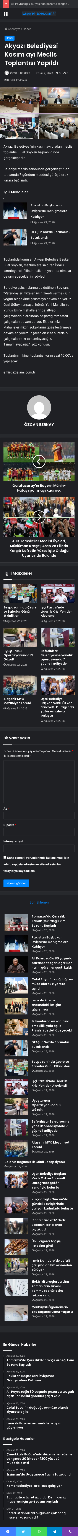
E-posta (9, 825)
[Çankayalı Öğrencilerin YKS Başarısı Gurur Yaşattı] (16, 1313)
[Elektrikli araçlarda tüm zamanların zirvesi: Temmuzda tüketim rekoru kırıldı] (16, 1287)
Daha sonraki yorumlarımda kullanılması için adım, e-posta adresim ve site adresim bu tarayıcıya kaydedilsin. (36, 864)
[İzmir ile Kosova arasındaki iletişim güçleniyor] (16, 1006)
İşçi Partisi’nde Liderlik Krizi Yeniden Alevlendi (57, 611)
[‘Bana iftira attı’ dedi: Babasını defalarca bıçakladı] (16, 1226)
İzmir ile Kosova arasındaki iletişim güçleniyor (46, 1005)
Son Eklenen (39, 902)
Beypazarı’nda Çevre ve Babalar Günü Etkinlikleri (20, 611)
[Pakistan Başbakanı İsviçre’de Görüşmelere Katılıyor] (15, 210)
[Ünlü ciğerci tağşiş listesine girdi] (16, 1247)
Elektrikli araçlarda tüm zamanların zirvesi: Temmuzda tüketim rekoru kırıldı (50, 1288)
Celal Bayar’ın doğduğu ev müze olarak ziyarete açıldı (52, 984)
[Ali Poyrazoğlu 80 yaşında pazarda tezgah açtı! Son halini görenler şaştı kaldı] (16, 964)
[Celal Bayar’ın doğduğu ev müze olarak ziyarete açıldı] (16, 985)
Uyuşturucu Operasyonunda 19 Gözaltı (18, 655)
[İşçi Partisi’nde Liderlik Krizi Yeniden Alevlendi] (58, 593)
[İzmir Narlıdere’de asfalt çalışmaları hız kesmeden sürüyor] (16, 1266)
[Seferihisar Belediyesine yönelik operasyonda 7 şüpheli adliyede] (58, 637)
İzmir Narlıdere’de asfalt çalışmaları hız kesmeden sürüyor (52, 1265)
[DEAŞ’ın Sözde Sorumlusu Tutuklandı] (15, 237)
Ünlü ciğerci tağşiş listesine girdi (46, 1243)
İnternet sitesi (13, 841)
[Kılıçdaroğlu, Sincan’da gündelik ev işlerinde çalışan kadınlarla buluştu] (16, 1205)
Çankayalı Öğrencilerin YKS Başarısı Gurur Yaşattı (52, 1309)
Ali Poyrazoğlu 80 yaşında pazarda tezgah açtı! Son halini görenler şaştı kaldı (52, 963)
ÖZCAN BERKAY (20, 73)
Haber (27, 29)
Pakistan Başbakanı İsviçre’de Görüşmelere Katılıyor (49, 211)
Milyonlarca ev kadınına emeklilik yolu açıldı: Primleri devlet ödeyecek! (52, 1026)
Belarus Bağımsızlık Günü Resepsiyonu (35, 1162)
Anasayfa (13, 29)
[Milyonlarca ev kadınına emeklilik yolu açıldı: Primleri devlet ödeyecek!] (16, 1027)
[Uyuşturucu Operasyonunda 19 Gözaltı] (20, 637)
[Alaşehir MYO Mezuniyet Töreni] (20, 685)
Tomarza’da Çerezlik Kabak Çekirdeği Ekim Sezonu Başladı (48, 921)
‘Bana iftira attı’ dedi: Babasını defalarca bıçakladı (49, 1225)
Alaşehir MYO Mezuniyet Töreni (17, 701)
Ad (6, 808)
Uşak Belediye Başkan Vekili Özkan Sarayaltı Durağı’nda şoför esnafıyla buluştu (57, 707)
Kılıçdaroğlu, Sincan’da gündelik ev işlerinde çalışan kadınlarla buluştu (52, 1204)
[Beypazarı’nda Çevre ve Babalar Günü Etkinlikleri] (20, 593)
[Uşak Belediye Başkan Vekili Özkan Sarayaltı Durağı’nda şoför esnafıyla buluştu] (58, 685)
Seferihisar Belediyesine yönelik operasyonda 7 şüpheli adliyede (57, 657)
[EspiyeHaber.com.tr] (39, 13)
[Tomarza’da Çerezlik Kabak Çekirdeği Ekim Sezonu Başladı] (16, 922)
